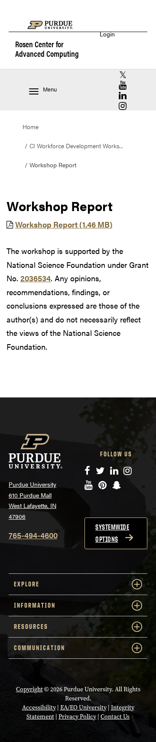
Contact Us (115, 717)
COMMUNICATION (39, 648)
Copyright (29, 689)
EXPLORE (26, 584)
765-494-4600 (33, 535)
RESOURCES (31, 626)
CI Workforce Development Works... (76, 145)
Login (107, 34)
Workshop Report (64, 224)
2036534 (35, 278)
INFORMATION (34, 605)
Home (31, 126)
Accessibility (39, 707)
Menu (50, 89)
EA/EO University (83, 707)
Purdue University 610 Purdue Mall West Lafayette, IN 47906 (32, 500)
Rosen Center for (47, 48)
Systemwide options (112, 533)
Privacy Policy (77, 717)
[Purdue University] (54, 29)
